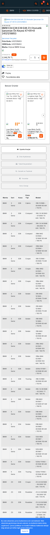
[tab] (23, 149)
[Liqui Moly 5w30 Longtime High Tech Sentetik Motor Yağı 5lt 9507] (36, 106)
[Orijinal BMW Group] (47, 25)
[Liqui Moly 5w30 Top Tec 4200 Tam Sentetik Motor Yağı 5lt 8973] (14, 106)
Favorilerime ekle (13, 77)
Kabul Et (25, 531)
